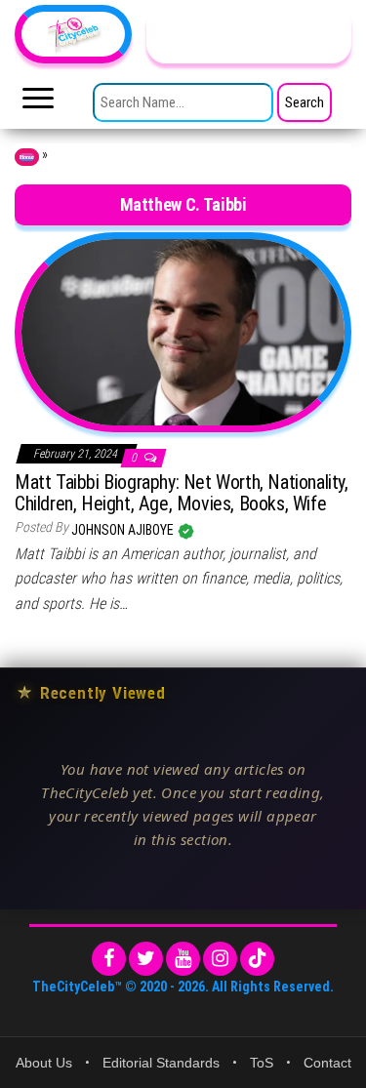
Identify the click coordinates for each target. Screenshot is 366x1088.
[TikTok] (257, 959)
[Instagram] (220, 959)
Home (27, 157)
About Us (44, 1062)
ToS (261, 1062)
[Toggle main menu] (38, 103)
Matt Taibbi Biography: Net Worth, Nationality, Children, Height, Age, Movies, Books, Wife (181, 492)
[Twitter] (146, 959)
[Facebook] (109, 959)
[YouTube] (183, 959)
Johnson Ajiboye (124, 530)
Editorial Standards (161, 1062)
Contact (327, 1062)
